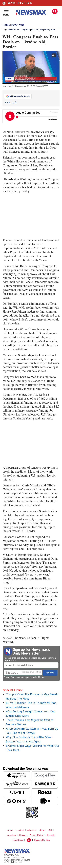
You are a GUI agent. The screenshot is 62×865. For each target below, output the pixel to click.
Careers (22, 834)
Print (7, 102)
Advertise (31, 830)
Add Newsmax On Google (20, 96)
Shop (42, 830)
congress (25, 29)
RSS (50, 830)
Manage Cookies (42, 839)
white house (13, 29)
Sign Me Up (50, 672)
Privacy (7, 677)
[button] (55, 11)
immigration (49, 29)
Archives (11, 834)
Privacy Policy (36, 834)
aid (41, 29)
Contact (20, 830)
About (10, 830)
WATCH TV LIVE (20, 3)
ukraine (34, 29)
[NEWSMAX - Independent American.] (31, 12)
